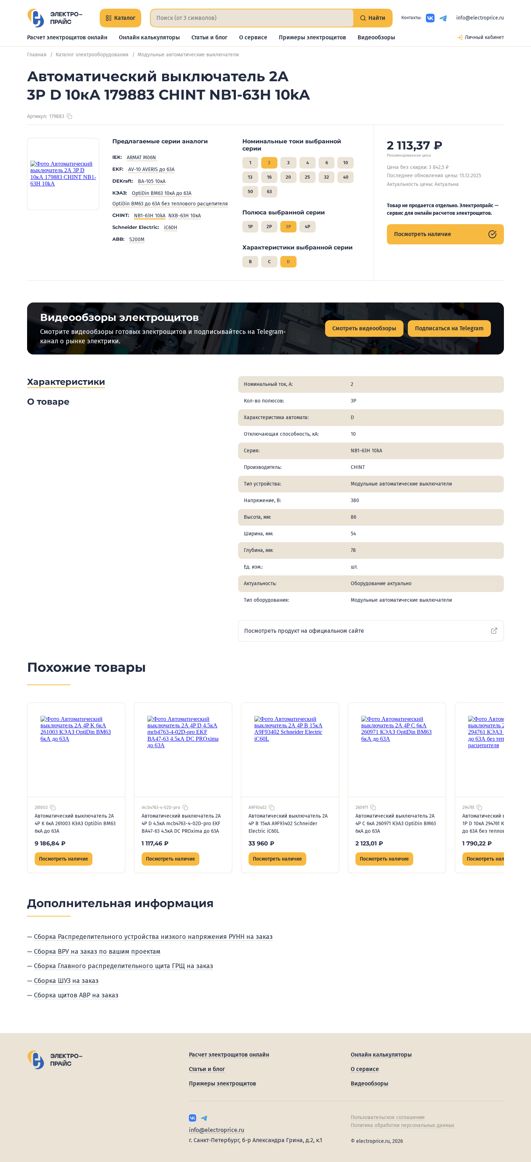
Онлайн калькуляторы (149, 37)
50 (250, 191)
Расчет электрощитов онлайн (67, 37)
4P (307, 226)
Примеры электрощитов (312, 37)
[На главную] (54, 18)
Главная (37, 55)
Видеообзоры (376, 37)
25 (307, 177)
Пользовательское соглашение (388, 1117)
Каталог (124, 17)
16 (269, 177)
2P (269, 226)
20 (288, 177)
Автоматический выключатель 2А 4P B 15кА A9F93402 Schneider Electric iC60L (288, 823)
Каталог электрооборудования (92, 55)
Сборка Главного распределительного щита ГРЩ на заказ (123, 966)
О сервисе (253, 37)
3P (288, 226)
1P (250, 226)
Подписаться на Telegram (449, 328)
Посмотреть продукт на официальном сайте (304, 630)
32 (326, 177)
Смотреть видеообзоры (364, 328)
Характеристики (66, 382)
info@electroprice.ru (480, 18)
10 (345, 162)
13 (250, 177)
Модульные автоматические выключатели (188, 55)
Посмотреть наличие (422, 234)
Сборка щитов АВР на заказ (76, 995)
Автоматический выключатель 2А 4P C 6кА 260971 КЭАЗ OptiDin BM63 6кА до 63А (395, 823)
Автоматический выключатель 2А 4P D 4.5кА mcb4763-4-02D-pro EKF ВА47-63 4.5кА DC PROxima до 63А (181, 823)
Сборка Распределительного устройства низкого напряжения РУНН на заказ (153, 937)
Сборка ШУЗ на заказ (66, 981)
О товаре (48, 401)
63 (269, 191)
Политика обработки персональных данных (402, 1125)
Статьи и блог (209, 37)
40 (345, 177)
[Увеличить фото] (63, 174)
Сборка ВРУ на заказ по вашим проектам (97, 952)
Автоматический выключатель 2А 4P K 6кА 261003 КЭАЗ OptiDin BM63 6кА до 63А (75, 823)
